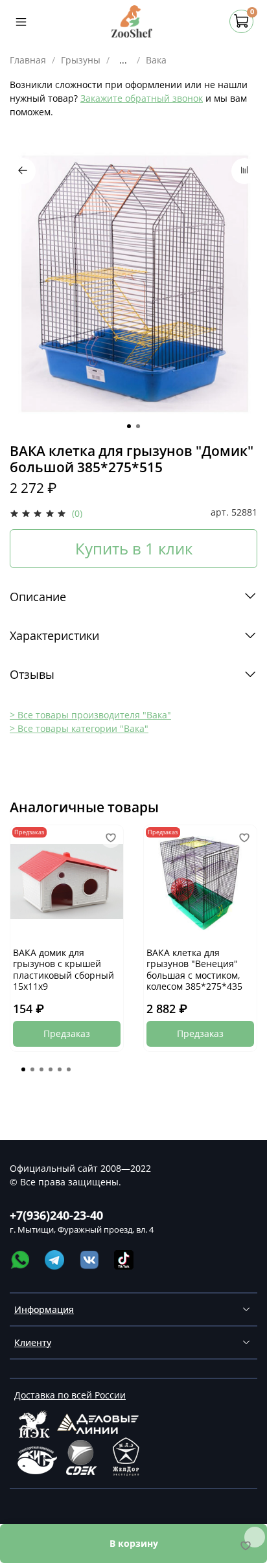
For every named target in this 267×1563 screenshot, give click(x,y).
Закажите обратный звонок (141, 98)
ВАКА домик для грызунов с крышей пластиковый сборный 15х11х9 (63, 969)
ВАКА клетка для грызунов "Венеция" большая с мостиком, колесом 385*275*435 (194, 969)
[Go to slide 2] (138, 426)
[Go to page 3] (41, 1069)
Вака (156, 60)
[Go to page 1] (23, 1069)
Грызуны (80, 60)
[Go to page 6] (69, 1069)
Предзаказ (66, 1033)
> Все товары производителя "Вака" (90, 715)
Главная (28, 60)
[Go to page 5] (60, 1069)
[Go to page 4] (50, 1069)
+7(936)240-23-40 (56, 1215)
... (123, 60)
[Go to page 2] (32, 1069)
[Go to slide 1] (129, 426)
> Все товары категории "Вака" (79, 728)
